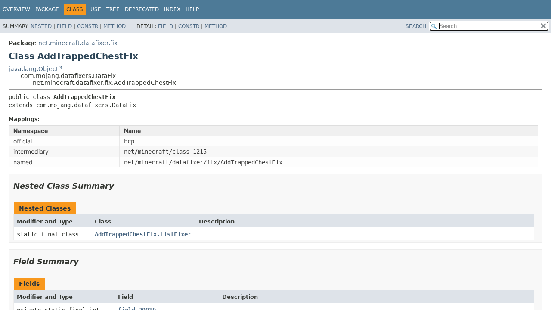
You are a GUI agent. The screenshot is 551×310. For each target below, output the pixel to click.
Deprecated (142, 9)
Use (95, 9)
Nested (41, 26)
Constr (87, 26)
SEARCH (416, 26)
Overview (16, 9)
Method (114, 26)
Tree (113, 9)
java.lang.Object (33, 68)
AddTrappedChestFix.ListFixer (143, 234)
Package (47, 9)
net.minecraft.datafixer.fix (78, 43)
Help (192, 9)
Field (64, 26)
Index (172, 9)
